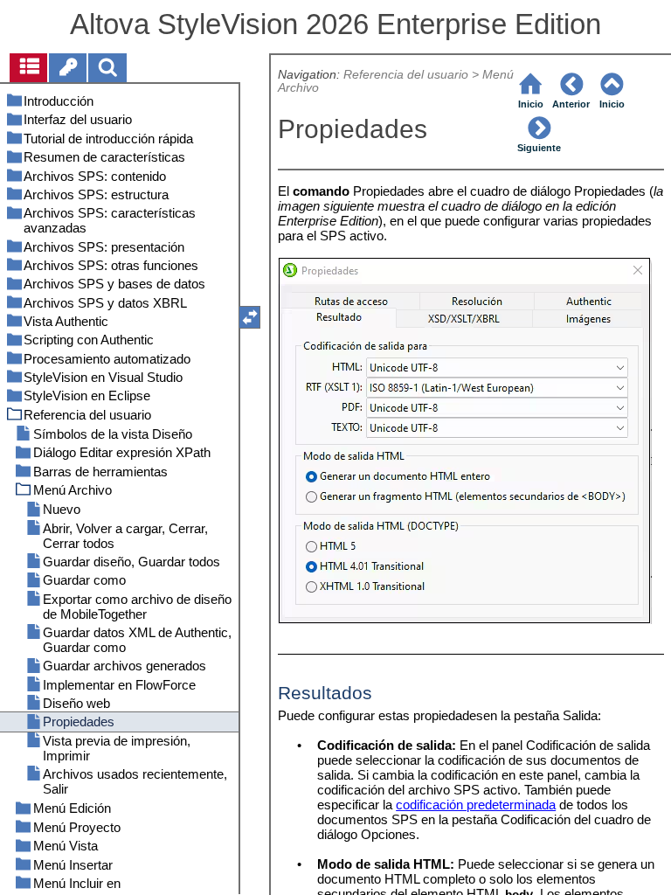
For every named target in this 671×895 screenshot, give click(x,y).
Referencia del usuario (405, 74)
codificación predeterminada (476, 804)
